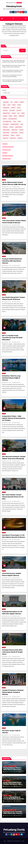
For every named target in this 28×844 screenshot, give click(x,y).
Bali (4, 780)
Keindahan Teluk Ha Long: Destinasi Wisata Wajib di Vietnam (11, 378)
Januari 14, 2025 (7, 656)
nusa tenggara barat (13, 118)
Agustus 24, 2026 (8, 815)
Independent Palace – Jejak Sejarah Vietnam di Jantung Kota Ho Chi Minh (13, 418)
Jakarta (9, 795)
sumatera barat (6, 132)
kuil (18, 113)
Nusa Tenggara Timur (12, 766)
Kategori (4, 90)
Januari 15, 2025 (7, 616)
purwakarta (5, 127)
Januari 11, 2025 (7, 735)
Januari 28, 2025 (7, 225)
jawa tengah (12, 110)
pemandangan (6, 124)
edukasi (13, 104)
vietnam (17, 135)
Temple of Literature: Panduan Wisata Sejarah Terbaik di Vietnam (13, 692)
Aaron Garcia (16, 186)
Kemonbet (4, 143)
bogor (4, 104)
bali (11, 102)
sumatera (21, 129)
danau (9, 104)
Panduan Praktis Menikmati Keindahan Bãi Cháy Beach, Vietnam (12, 261)
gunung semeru (6, 107)
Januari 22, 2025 (7, 382)
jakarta (18, 107)
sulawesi (11, 127)
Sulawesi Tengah (6, 129)
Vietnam (3, 179)
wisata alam (5, 138)
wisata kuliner (13, 138)
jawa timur (19, 110)
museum (4, 118)
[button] (13, 18)
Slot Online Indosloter (7, 155)
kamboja (13, 113)
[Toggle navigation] (25, 18)
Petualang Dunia (14, 6)
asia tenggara (6, 102)
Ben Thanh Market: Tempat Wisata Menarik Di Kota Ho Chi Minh (12, 497)
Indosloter (4, 152)
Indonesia (5, 766)
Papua (19, 121)
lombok (22, 113)
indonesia (13, 107)
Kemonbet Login (6, 149)
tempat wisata (6, 135)
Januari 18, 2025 (7, 501)
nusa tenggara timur (7, 121)
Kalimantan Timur (6, 113)
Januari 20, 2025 (7, 461)
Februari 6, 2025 (7, 186)
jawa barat (5, 110)
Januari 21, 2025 (7, 422)
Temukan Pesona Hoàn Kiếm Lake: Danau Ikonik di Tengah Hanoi (12, 652)
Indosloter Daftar (6, 158)
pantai (14, 121)
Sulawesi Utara (14, 129)
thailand (12, 135)
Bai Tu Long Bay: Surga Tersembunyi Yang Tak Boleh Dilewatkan (12, 338)
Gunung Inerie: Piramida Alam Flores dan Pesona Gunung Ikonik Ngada (12, 813)
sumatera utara (14, 132)
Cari (3, 46)
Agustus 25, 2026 (8, 801)
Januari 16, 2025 (7, 577)
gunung (19, 104)
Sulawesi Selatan (18, 127)
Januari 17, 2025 (7, 539)
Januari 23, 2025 (7, 342)
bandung (16, 102)
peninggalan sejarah (14, 124)
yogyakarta (20, 138)
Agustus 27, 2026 (8, 771)
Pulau (22, 124)
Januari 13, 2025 (7, 696)
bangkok (21, 102)
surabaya (21, 132)
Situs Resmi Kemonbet (8, 146)
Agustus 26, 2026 (8, 786)
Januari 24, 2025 (7, 301)
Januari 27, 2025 (7, 265)
